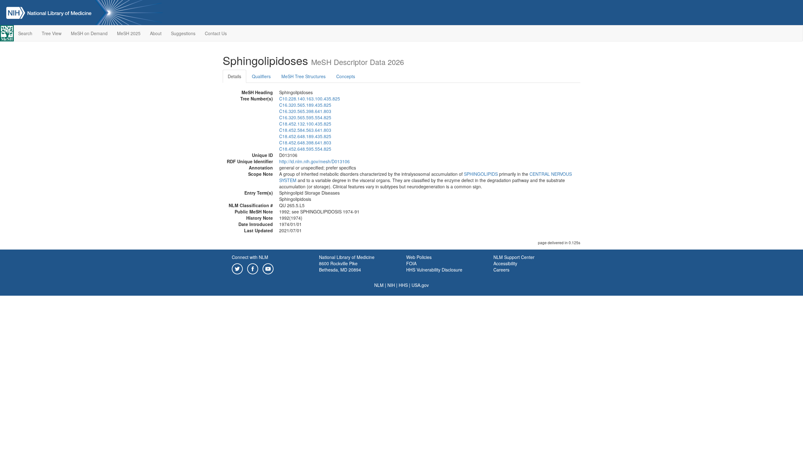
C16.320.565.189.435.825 (305, 105)
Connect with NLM (250, 257)
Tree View (51, 33)
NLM (379, 285)
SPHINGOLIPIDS (481, 174)
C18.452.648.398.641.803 (305, 142)
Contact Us (216, 33)
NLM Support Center (513, 257)
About (156, 33)
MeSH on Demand (89, 33)
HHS (403, 285)
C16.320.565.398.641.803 (305, 111)
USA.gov (420, 285)
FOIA (411, 263)
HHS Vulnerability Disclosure (434, 269)
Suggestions (183, 33)
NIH (391, 285)
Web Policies (419, 257)
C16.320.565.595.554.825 (305, 117)
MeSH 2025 (129, 33)
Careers (501, 269)
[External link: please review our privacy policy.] (237, 268)
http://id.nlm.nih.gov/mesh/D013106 (314, 161)
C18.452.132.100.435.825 (305, 124)
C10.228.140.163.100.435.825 (309, 98)
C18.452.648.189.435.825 (305, 136)
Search (25, 33)
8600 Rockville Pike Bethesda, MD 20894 (340, 266)
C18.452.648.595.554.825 (305, 149)
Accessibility (505, 263)
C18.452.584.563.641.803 (305, 130)
